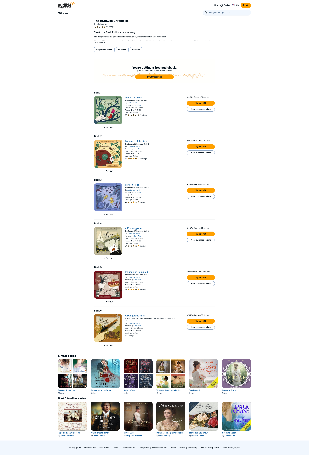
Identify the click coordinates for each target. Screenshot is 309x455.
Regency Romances (66, 390)
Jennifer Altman (198, 436)
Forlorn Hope (132, 184)
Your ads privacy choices (210, 448)
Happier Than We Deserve (69, 433)
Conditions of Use (128, 448)
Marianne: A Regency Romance (169, 433)
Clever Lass (129, 433)
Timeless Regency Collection (168, 390)
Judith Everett (132, 103)
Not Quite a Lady (229, 433)
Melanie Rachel (99, 436)
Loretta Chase (230, 436)
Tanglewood (194, 390)
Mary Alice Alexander (134, 436)
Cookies (182, 448)
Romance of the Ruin (136, 141)
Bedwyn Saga (129, 390)
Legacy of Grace (229, 390)
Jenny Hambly (164, 436)
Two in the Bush (133, 97)
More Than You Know (198, 433)
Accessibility (192, 448)
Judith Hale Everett (133, 146)
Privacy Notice (143, 448)
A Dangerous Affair (135, 315)
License (173, 448)
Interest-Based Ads (159, 448)
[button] (99, 42)
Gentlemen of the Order (101, 390)
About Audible (104, 448)
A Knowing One (133, 228)
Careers (116, 448)
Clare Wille (137, 105)
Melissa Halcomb (67, 436)
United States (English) (231, 448)
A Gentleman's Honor (100, 433)
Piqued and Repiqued (136, 272)
